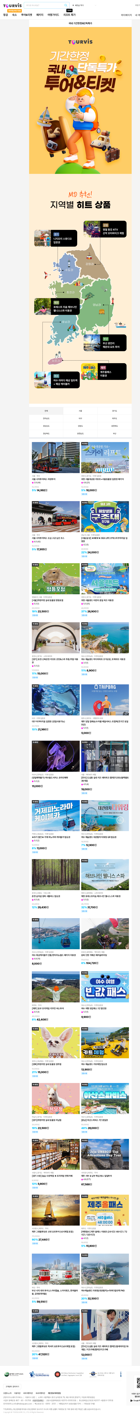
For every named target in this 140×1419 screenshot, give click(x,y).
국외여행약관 (28, 1393)
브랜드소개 (7, 1393)
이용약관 (17, 1393)
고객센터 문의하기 (12, 1386)
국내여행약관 (40, 1393)
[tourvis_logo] (12, 5)
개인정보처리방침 (54, 1393)
